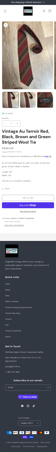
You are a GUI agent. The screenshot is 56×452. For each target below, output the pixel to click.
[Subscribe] (48, 388)
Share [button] (7, 188)
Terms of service (28, 447)
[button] (5, 11)
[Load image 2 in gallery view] (28, 100)
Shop (7, 295)
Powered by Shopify (31, 442)
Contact (8, 319)
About (7, 290)
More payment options (28, 211)
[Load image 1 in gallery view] (11, 100)
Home (7, 284)
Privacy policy (15, 447)
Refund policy (45, 442)
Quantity (5, 118)
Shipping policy (42, 447)
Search (8, 336)
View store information (14, 225)
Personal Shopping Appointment (18, 307)
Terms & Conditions (13, 331)
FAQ (6, 325)
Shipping (4, 152)
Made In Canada (11, 301)
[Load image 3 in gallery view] (45, 100)
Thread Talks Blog (12, 313)
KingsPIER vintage (18, 442)
